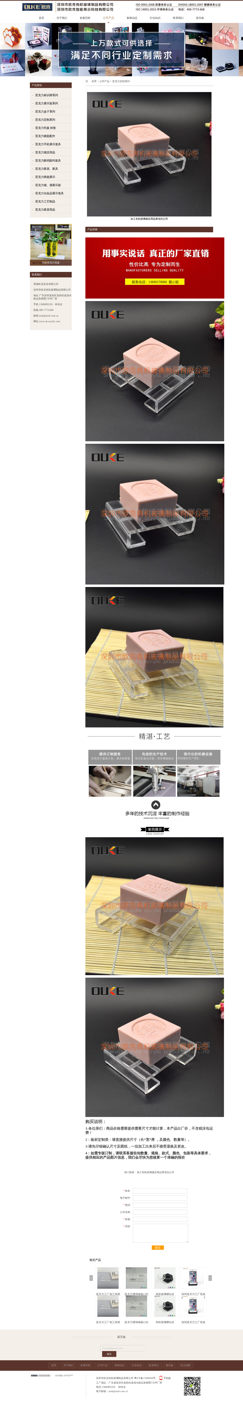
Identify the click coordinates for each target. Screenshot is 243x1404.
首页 (41, 18)
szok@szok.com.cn (118, 1391)
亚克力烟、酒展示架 (48, 185)
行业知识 (155, 18)
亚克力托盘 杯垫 (45, 127)
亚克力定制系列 (45, 119)
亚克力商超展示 (45, 176)
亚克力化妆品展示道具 (49, 193)
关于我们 (62, 18)
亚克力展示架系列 (46, 103)
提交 (158, 1247)
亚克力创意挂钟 (193, 1294)
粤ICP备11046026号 (144, 1378)
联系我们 (178, 18)
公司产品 (108, 17)
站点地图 (185, 1365)
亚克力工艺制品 (45, 201)
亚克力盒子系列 (45, 111)
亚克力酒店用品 (45, 152)
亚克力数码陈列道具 (48, 160)
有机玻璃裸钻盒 (136, 1294)
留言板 (200, 18)
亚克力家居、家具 (46, 168)
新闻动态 (132, 18)
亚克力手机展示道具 (48, 144)
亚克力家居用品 (45, 209)
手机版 (167, 1378)
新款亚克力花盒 (51, 262)
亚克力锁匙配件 (45, 136)
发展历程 (85, 18)
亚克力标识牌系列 (46, 95)
